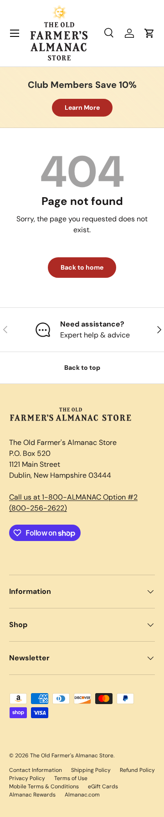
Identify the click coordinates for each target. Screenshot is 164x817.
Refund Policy (137, 770)
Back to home (82, 267)
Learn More (82, 107)
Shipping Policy (91, 770)
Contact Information (35, 770)
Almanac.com (82, 794)
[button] (149, 33)
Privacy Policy (27, 778)
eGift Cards (103, 786)
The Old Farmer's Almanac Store (71, 755)
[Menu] (15, 33)
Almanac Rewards (32, 794)
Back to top (82, 367)
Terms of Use (70, 778)
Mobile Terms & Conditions (44, 786)
